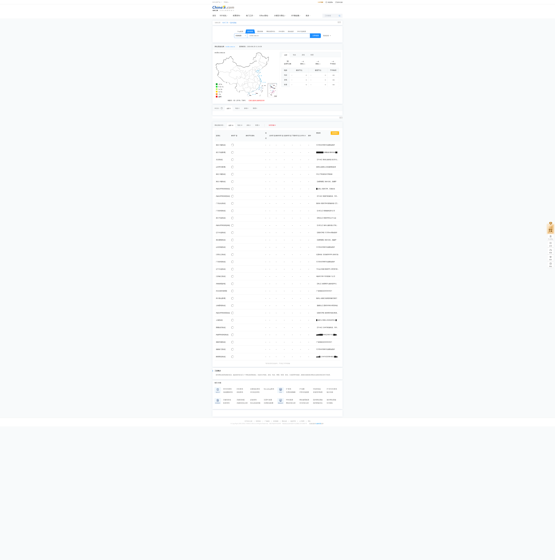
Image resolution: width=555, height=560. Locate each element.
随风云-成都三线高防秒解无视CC (326, 298)
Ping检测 (240, 31)
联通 (312, 55)
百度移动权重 (268, 403)
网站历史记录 (291, 403)
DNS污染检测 (301, 31)
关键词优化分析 (242, 403)
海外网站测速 (331, 400)
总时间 (271, 136)
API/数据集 (295, 16)
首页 (214, 16)
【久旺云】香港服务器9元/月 (325, 211)
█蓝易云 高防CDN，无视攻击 (325, 189)
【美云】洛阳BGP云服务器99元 (326, 284)
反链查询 (253, 400)
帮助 (309, 421)
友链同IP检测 (317, 392)
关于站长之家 (248, 421)
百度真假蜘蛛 (291, 392)
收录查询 (226, 403)
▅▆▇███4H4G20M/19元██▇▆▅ (328, 335)
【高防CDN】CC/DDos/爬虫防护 (326, 232)
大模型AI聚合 (279, 16)
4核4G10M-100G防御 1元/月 (325, 276)
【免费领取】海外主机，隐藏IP (326, 181)
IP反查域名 (317, 389)
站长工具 (225, 22)
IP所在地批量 (304, 392)
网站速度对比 (271, 31)
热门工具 (249, 16)
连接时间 (287, 136)
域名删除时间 (228, 392)
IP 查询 (288, 389)
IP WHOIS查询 (332, 389)
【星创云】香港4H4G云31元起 (326, 218)
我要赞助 (335, 133)
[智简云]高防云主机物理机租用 (326, 167)
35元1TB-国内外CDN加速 (324, 174)
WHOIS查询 (227, 389)
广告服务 (267, 421)
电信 (294, 55)
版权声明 (293, 421)
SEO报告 (330, 403)
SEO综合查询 (254, 392)
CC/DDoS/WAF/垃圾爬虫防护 (325, 145)
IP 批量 (302, 389)
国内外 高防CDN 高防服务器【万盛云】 (329, 203)
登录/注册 (340, 2)
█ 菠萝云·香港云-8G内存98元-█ (326, 320)
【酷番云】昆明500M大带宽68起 (327, 305)
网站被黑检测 (304, 400)
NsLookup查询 (269, 389)
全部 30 (231, 125)
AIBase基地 (263, 16)
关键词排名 (227, 400)
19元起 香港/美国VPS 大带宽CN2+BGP (328, 269)
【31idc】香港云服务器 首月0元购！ (328, 160)
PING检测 (289, 400)
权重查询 (236, 16)
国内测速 (233, 23)
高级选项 (326, 36)
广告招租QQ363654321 (324, 291)
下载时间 (295, 136)
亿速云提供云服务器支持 (256, 100)
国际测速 (260, 31)
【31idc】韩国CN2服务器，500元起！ (328, 196)
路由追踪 (291, 31)
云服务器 (318, 423)
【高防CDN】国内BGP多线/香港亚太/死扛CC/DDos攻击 (334, 313)
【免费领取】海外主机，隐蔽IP (326, 240)
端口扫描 (330, 392)
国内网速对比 (318, 403)
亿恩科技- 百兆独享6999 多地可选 (327, 254)
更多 (307, 16)
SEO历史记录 (304, 403)
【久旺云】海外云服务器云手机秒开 (327, 225)
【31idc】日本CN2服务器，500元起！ (328, 327)
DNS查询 (281, 31)
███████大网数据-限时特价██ (326, 152)
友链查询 (240, 392)
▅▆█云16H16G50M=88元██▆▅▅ (328, 357)
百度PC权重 (268, 400)
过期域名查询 (255, 389)
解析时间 (279, 136)
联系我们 (258, 421)
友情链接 (275, 421)
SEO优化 (223, 16)
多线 (303, 55)
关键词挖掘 (241, 400)
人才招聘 (301, 421)
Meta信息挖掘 (255, 403)
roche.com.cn (230, 46)
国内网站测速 (318, 400)
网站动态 (284, 421)
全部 (285, 55)
